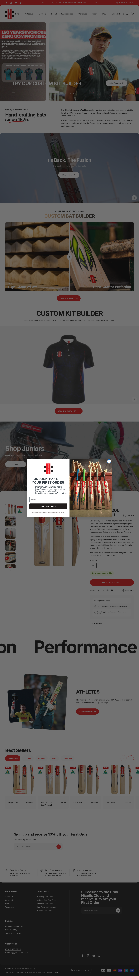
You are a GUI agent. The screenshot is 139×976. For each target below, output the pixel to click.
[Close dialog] (109, 461)
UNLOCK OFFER (48, 506)
